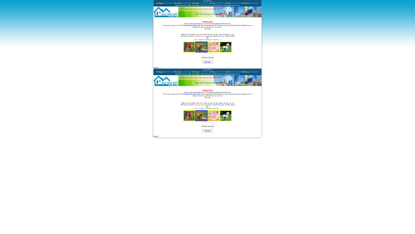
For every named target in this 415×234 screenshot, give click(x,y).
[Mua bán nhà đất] (165, 17)
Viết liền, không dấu (207, 58)
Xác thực (208, 62)
